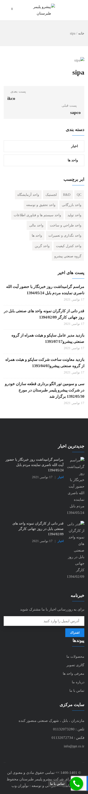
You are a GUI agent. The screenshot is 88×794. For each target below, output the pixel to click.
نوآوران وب (20, 786)
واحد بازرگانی (71, 205)
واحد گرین (42, 246)
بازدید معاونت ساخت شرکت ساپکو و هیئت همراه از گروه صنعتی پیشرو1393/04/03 (44, 362)
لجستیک (51, 195)
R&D (66, 195)
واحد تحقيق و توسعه (40, 205)
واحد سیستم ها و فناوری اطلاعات (37, 215)
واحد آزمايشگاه (28, 195)
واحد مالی (36, 225)
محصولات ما (75, 656)
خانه (81, 33)
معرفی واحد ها (73, 673)
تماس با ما (76, 690)
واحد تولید (74, 215)
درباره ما (78, 682)
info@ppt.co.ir (74, 746)
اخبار (74, 146)
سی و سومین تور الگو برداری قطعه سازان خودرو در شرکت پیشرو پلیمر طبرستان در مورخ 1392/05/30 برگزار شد (44, 390)
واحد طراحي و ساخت (65, 225)
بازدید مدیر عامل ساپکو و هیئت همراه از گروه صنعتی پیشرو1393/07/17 (47, 338)
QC (79, 195)
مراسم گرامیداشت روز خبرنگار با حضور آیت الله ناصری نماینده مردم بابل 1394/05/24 (45, 290)
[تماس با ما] (76, 783)
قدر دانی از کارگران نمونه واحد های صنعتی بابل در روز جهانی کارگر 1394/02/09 (44, 314)
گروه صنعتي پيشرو (67, 256)
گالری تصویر (75, 665)
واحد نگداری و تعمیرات (64, 235)
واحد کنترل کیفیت (68, 246)
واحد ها (73, 160)
